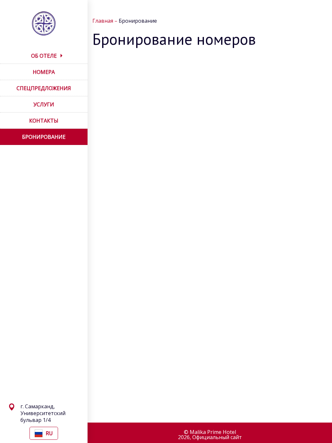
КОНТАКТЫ (43, 120)
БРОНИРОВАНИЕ (43, 136)
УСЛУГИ (43, 104)
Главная (103, 20)
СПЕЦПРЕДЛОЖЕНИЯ (44, 88)
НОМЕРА (44, 72)
